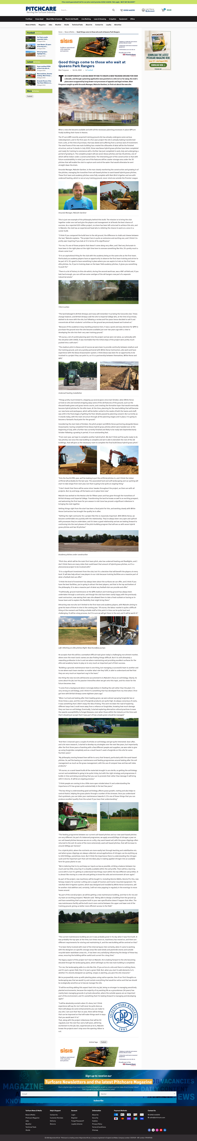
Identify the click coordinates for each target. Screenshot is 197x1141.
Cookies (95, 1121)
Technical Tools (77, 24)
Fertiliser (29, 19)
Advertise (117, 24)
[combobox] (85, 10)
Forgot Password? (77, 1121)
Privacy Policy (97, 1124)
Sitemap (95, 1130)
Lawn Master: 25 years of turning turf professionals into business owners (44, 45)
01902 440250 (129, 10)
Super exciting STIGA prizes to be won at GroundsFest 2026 (43, 67)
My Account (150, 11)
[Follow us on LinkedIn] (164, 1130)
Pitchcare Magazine (32, 1118)
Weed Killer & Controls (54, 19)
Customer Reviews (56, 1118)
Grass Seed (39, 19)
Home (60, 32)
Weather (58, 24)
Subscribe (98, 1100)
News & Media (31, 24)
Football (29, 96)
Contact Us (99, 24)
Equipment (123, 19)
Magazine (42, 24)
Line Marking (86, 19)
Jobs (50, 24)
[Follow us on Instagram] (157, 1130)
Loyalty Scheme (76, 1124)
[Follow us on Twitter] (153, 1130)
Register (74, 1118)
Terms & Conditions (99, 1127)
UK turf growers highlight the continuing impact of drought (43, 53)
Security (95, 1118)
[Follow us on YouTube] (161, 1130)
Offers (132, 19)
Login (73, 1115)
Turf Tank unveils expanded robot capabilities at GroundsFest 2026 (43, 38)
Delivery (53, 1121)
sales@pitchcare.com (157, 1117)
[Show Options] (175, 1093)
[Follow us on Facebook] (149, 1130)
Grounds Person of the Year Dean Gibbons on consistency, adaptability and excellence (44, 82)
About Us (89, 24)
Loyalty (108, 24)
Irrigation (112, 19)
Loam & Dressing (100, 19)
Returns (53, 1124)
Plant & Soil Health (71, 19)
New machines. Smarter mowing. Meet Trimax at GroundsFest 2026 (44, 75)
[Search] (113, 10)
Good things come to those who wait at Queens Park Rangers (98, 32)
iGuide (66, 24)
